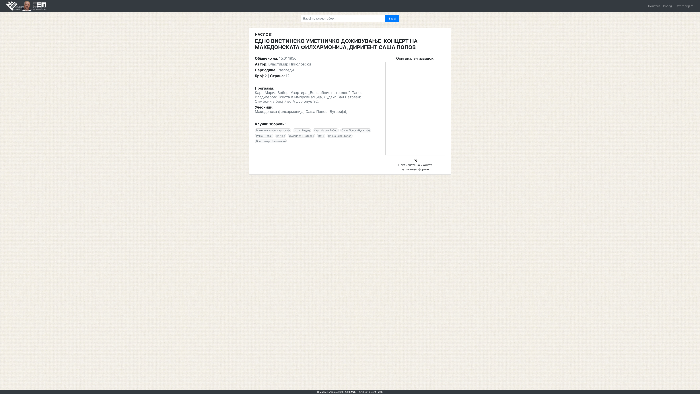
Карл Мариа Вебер (325, 130)
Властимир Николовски (271, 141)
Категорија (683, 6)
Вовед (667, 6)
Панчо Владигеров (339, 135)
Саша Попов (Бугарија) (355, 130)
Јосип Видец (302, 130)
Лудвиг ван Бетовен (301, 135)
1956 (321, 135)
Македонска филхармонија (273, 130)
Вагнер (280, 135)
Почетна (654, 6)
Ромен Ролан (264, 135)
